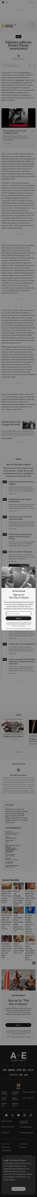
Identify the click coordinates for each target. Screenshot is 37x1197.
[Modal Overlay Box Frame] (18, 598)
